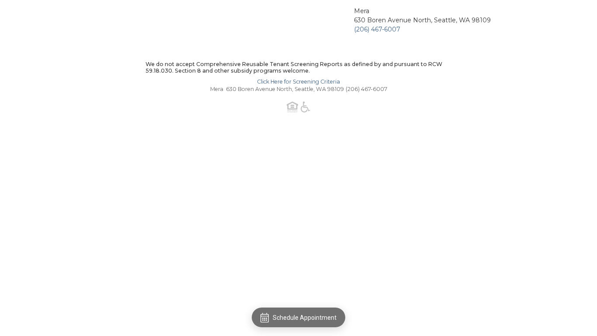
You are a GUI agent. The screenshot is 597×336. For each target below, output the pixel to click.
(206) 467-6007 (377, 29)
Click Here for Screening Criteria (298, 81)
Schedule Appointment (305, 317)
